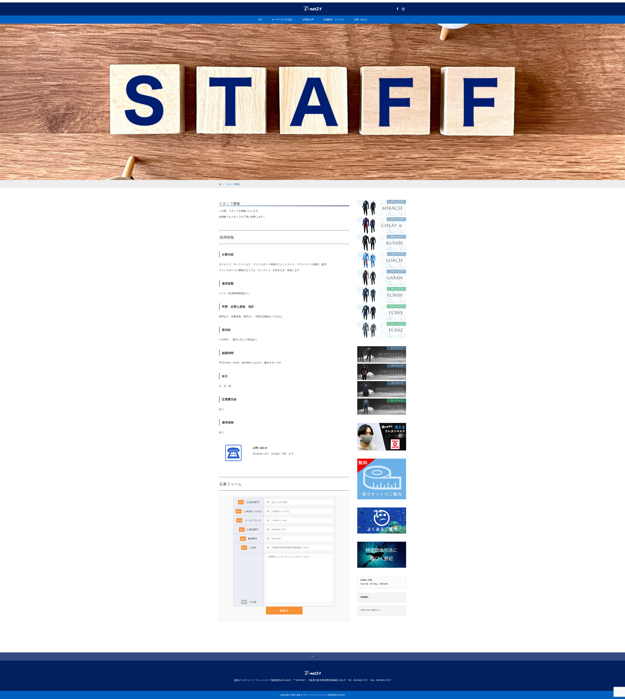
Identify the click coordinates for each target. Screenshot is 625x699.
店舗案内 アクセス (333, 19)
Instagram (402, 8)
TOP (260, 19)
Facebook (397, 8)
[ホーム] (220, 181)
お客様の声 (308, 19)
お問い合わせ (360, 19)
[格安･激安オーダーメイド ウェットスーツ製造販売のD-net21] (312, 8)
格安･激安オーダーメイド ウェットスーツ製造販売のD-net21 (318, 694)
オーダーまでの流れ (282, 19)
